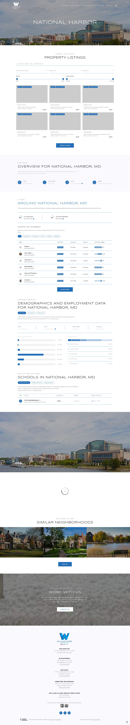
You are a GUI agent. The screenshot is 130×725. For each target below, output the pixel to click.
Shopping (36, 236)
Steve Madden (28, 266)
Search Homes (75, 5)
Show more (65, 289)
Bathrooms (52, 70)
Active (43, 236)
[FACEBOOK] (60, 712)
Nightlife (57, 236)
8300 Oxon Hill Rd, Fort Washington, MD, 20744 (35, 402)
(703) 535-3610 (64, 664)
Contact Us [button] (65, 609)
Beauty (50, 236)
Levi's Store (27, 259)
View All (65, 564)
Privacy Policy (95, 719)
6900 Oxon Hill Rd (29, 248)
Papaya (26, 246)
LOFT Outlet (27, 253)
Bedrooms (86, 70)
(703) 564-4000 (64, 676)
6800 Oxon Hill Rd (29, 255)
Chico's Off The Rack (30, 273)
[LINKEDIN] (69, 712)
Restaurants (27, 236)
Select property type (22, 70)
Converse (27, 280)
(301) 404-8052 (64, 695)
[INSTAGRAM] (65, 712)
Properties (64, 5)
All (20, 236)
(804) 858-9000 (64, 687)
